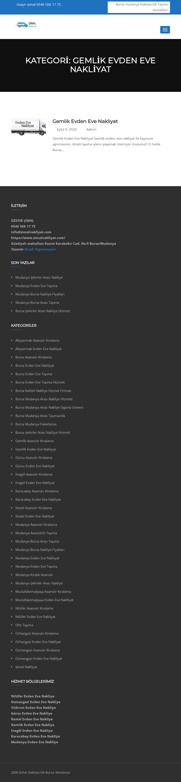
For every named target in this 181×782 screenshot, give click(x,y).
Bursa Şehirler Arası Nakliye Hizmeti (42, 311)
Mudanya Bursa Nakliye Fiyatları (39, 294)
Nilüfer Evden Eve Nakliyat (35, 616)
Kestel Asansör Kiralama (33, 508)
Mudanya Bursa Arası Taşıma (37, 302)
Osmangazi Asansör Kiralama (37, 650)
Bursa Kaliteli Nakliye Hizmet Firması (43, 390)
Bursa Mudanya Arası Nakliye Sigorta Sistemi (49, 407)
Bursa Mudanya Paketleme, (36, 424)
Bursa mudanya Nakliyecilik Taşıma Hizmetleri (142, 7)
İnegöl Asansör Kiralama (33, 474)
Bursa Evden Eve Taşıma (33, 374)
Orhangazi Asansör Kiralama (36, 633)
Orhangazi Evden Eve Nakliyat (38, 641)
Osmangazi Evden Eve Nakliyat (38, 658)
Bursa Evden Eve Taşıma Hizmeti (40, 382)
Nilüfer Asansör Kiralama (34, 608)
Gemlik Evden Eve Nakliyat (85, 121)
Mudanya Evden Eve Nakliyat (37, 558)
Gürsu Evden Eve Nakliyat (34, 466)
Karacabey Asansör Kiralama (36, 491)
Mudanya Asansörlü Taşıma (36, 533)
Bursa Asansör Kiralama (33, 357)
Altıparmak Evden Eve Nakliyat (38, 349)
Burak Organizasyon (40, 249)
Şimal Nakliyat (26, 667)
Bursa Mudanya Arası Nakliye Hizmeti (43, 399)
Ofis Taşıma (24, 625)
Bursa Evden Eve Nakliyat (34, 365)
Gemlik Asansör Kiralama (34, 441)
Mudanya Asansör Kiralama (36, 524)
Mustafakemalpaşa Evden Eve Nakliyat (44, 600)
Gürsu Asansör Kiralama (33, 457)
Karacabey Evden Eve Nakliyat (38, 499)
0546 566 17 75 (39, 4)
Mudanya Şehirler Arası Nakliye (39, 277)
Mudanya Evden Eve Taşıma (36, 286)
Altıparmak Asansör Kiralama (37, 340)
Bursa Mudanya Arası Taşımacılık (40, 415)
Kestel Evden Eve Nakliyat (34, 516)
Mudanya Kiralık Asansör (34, 575)
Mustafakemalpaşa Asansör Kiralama (43, 591)
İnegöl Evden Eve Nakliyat (35, 482)
